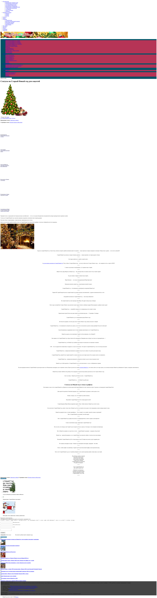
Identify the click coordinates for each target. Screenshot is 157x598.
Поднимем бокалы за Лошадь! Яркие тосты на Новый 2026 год (14, 558)
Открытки (7, 11)
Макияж (7, 74)
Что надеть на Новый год (10, 72)
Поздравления (6, 1)
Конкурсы (5, 30)
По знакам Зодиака (9, 23)
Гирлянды (7, 70)
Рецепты (5, 53)
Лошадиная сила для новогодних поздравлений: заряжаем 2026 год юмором (17, 571)
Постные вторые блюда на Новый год (13, 66)
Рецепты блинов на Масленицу (16, 122)
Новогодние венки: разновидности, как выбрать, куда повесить (23, 586)
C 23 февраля (8, 9)
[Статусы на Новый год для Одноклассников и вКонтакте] (9, 492)
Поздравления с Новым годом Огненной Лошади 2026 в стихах (14, 573)
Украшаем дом (6, 68)
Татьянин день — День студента (12, 50)
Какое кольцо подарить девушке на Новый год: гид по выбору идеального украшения (19, 539)
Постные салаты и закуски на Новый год (14, 65)
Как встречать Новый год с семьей (12, 40)
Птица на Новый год (9, 58)
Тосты (4, 18)
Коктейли (7, 62)
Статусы (5, 16)
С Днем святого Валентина (11, 8)
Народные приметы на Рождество (8, 551)
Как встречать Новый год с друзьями (13, 42)
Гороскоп (5, 19)
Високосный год (8, 51)
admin (8, 117)
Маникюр (7, 76)
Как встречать (6, 39)
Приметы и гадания (7, 12)
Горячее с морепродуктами (11, 60)
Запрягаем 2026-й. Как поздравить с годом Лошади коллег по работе (15, 562)
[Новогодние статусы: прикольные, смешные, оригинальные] (9, 513)
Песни (4, 27)
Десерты (7, 61)
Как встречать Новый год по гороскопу (13, 44)
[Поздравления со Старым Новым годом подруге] (3, 496)
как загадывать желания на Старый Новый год (53, 263)
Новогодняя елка (6, 69)
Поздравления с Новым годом (11, 2)
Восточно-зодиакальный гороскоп (12, 21)
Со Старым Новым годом (10, 4)
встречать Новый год (83, 367)
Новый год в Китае (14, 589)
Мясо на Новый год (9, 57)
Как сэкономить (8, 52)
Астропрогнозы (8, 20)
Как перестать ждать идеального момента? (10, 545)
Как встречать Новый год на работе (12, 41)
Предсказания (8, 24)
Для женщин (5, 71)
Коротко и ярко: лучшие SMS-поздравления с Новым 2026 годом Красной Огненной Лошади (21, 569)
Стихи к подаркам (9, 10)
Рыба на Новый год (9, 59)
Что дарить (5, 25)
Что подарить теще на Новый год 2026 (9, 578)
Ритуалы (7, 15)
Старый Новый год (9, 48)
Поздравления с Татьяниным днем (12, 7)
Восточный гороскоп (9, 22)
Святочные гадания (14, 120)
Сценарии (5, 29)
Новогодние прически (10, 73)
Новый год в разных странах (11, 46)
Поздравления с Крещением (11, 5)
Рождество (7, 47)
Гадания (7, 14)
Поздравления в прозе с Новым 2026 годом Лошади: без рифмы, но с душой (17, 560)
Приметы (7, 13)
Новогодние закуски (9, 55)
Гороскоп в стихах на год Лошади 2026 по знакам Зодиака (13, 580)
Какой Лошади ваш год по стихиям (8, 576)
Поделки (5, 26)
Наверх (16, 596)
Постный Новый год (7, 63)
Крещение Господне (9, 49)
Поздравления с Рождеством (11, 3)
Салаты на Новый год (10, 56)
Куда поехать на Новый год (11, 45)
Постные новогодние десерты (11, 67)
